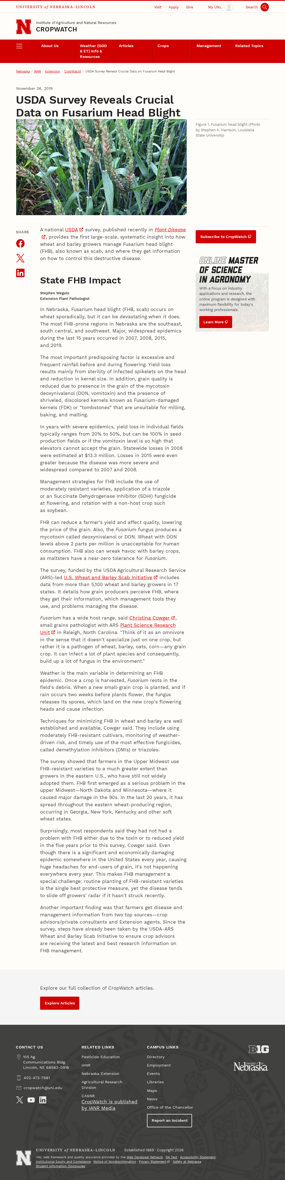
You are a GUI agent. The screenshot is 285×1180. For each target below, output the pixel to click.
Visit (157, 7)
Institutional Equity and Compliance (63, 1162)
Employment (159, 1065)
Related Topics (249, 45)
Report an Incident (170, 1120)
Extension (52, 71)
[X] (19, 1100)
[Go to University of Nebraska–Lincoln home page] (23, 26)
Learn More (213, 322)
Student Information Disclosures (60, 1166)
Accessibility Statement (198, 1157)
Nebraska (23, 71)
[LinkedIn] (42, 1100)
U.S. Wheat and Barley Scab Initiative (108, 577)
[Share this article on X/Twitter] (20, 258)
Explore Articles (60, 1003)
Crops (163, 45)
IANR (37, 71)
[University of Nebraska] (251, 1066)
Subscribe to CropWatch (223, 236)
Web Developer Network (145, 1157)
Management (208, 45)
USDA (71, 229)
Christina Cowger (149, 618)
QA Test (171, 1157)
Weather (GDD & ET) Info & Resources (93, 51)
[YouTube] (31, 1100)
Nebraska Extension (100, 1073)
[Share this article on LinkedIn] (20, 273)
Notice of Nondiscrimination (115, 1162)
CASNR (88, 1096)
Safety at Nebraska (187, 1162)
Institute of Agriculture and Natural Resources (76, 23)
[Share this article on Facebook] (20, 243)
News (152, 1099)
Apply (174, 7)
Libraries (155, 1082)
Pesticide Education (101, 1057)
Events (153, 1073)
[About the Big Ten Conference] (259, 1049)
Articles (126, 45)
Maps (152, 1090)
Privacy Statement (152, 1162)
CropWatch (56, 29)
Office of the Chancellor (170, 1107)
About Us (49, 45)
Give (189, 7)
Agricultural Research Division (102, 1085)
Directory (155, 1057)
